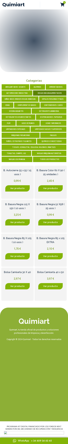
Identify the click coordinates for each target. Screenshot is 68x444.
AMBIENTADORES (56, 87)
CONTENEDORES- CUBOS (53, 105)
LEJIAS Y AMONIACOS (53, 123)
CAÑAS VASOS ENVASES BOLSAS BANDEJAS (20, 99)
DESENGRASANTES (16, 111)
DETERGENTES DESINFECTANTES (18, 117)
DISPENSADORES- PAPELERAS (51, 117)
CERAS (7, 105)
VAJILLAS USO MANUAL (17, 159)
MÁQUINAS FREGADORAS (20, 135)
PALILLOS (53, 135)
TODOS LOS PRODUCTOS (49, 159)
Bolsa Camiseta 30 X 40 (17, 272)
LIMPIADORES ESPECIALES (15, 129)
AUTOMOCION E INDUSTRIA (16, 93)
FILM (8, 123)
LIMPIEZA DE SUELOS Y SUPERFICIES (48, 129)
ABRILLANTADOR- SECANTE (15, 87)
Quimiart (13, 4)
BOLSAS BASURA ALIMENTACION (50, 93)
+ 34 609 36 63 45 (41, 440)
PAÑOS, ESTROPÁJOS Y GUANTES (19, 141)
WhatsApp (23, 440)
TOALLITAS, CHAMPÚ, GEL (16, 153)
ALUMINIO (37, 87)
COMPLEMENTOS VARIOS (27, 105)
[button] (55, 5)
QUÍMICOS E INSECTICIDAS (52, 141)
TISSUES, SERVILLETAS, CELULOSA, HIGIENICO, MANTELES (34, 147)
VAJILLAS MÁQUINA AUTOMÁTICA (49, 153)
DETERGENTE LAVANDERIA (49, 111)
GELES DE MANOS (28, 123)
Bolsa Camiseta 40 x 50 (50, 272)
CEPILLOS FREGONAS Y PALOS (53, 99)
